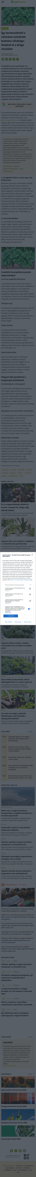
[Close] (32, 555)
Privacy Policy (27, 622)
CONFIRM (11, 616)
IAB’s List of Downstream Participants (20, 579)
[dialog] (18, 588)
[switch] (29, 588)
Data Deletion (8, 622)
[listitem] (18, 585)
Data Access (18, 622)
